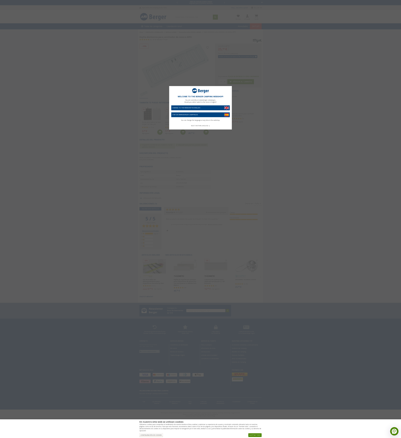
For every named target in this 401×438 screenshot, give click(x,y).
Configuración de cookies (151, 435)
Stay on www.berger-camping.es (185, 115)
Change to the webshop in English (186, 108)
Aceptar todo (255, 435)
